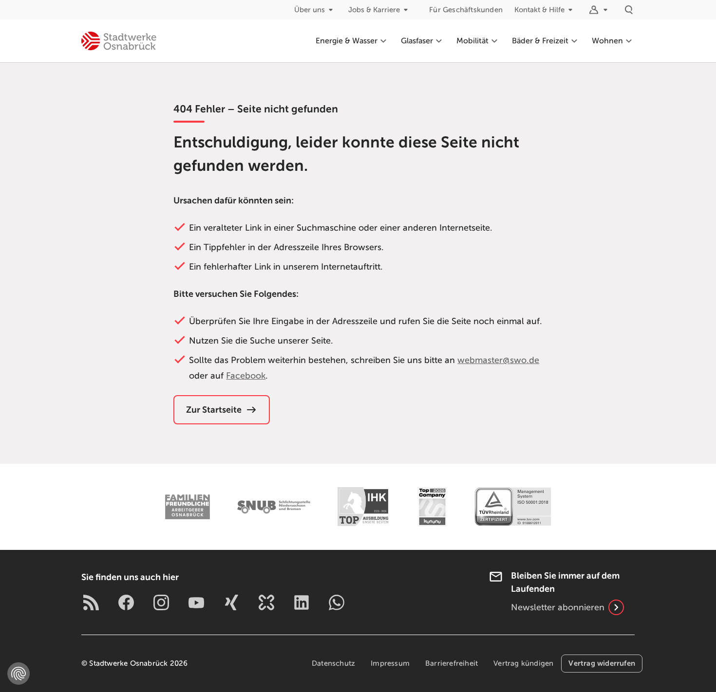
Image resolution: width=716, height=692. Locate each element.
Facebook (245, 376)
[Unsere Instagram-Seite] (161, 602)
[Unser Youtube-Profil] (196, 602)
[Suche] (629, 10)
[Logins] (599, 10)
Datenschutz (333, 663)
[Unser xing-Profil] (231, 602)
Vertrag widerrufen (601, 663)
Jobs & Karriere (374, 10)
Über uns (309, 10)
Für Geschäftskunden (466, 10)
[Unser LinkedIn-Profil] (301, 602)
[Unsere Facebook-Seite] (126, 602)
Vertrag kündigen (523, 663)
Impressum (390, 663)
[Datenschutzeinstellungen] (18, 673)
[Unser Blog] (91, 602)
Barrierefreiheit (451, 663)
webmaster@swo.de (498, 360)
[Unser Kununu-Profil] (266, 602)
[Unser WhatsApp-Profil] (336, 602)
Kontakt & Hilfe (539, 10)
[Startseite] (119, 41)
